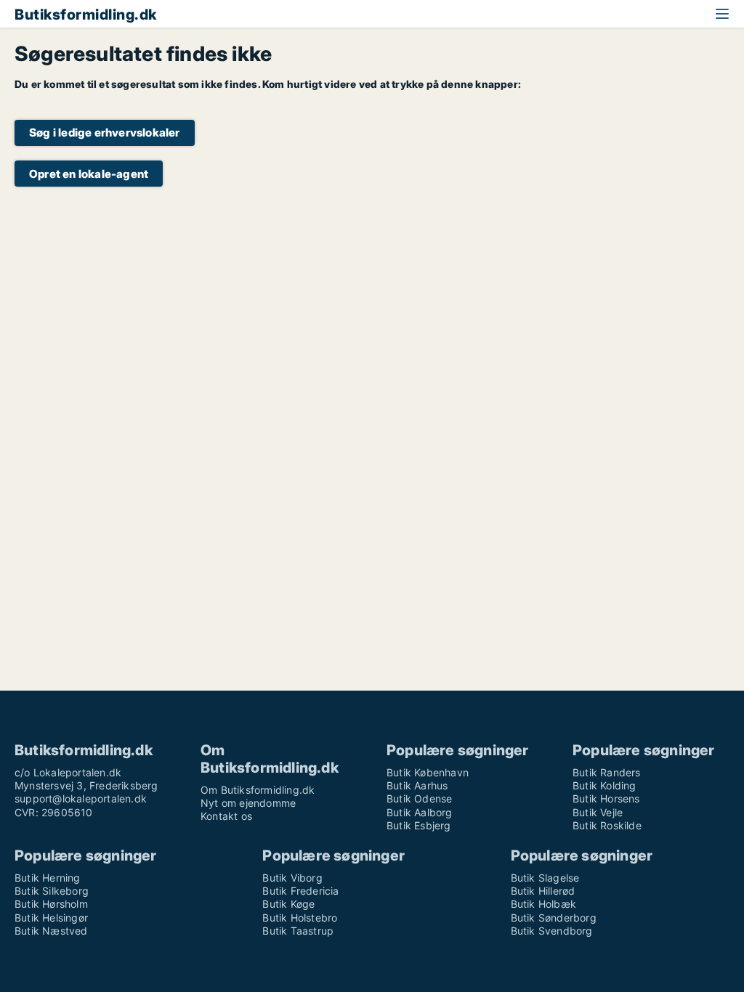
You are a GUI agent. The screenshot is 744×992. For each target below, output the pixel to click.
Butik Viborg (292, 877)
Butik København (428, 772)
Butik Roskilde (607, 825)
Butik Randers (607, 772)
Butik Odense (419, 798)
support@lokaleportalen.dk (81, 798)
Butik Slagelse (545, 877)
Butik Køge (288, 904)
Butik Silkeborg (52, 891)
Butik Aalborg (420, 812)
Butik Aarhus (417, 785)
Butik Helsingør (51, 917)
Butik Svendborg (552, 930)
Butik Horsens (606, 798)
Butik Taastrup (297, 930)
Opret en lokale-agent (88, 174)
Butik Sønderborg (554, 917)
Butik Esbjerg (419, 825)
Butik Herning (48, 877)
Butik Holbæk (543, 904)
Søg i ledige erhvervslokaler (104, 132)
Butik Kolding (604, 785)
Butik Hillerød (543, 891)
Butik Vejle (598, 812)
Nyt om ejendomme (248, 803)
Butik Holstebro (299, 917)
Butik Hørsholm (51, 904)
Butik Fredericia (300, 891)
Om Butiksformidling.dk (258, 790)
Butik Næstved (51, 930)
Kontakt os (226, 816)
